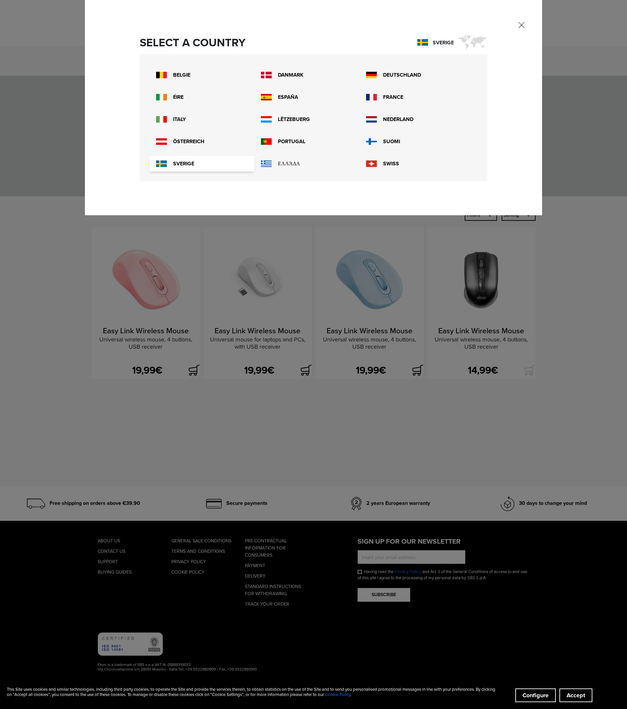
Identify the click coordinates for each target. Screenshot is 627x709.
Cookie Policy (337, 694)
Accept (576, 695)
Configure (535, 695)
